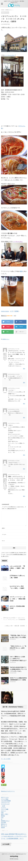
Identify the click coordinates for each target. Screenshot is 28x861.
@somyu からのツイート (8, 791)
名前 (3, 528)
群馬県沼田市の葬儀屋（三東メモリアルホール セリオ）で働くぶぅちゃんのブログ (5, 484)
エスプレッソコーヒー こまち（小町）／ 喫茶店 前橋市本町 (17, 599)
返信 (24, 368)
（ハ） (5, 413)
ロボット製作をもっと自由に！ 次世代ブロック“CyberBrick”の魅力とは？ (18, 658)
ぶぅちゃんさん (10, 55)
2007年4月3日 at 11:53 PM (13, 374)
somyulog (14, 856)
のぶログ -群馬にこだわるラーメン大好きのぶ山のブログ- (5, 356)
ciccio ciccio (5, 311)
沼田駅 (16, 311)
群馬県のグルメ (6, 339)
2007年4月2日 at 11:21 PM (13, 348)
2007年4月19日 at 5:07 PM (13, 474)
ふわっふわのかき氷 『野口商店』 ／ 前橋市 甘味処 (17, 568)
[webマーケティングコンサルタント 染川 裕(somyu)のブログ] (14, 6)
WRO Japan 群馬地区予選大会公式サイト (13, 834)
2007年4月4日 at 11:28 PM (13, 423)
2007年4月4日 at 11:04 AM (13, 388)
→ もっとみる (5, 759)
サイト (3, 540)
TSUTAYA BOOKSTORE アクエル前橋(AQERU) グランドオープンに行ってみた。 (18, 669)
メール (4, 534)
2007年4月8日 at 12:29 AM (13, 460)
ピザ (12, 311)
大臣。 (5, 464)
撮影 (21, 271)
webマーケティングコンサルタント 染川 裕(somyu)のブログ (14, 854)
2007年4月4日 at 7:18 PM (13, 409)
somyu (5, 427)
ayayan (5, 392)
